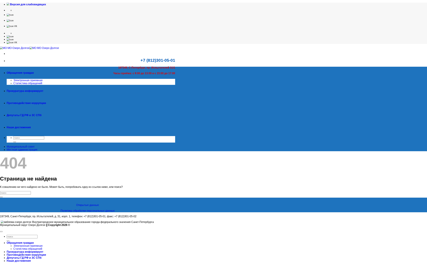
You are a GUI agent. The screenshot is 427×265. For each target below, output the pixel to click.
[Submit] (14, 141)
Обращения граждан (20, 72)
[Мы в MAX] (10, 20)
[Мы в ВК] (12, 26)
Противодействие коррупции (26, 103)
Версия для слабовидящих (27, 4)
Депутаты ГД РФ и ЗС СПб (24, 115)
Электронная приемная (28, 80)
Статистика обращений (27, 83)
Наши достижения (19, 127)
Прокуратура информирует (25, 90)
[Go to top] (1, 231)
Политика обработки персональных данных (88, 210)
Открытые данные (87, 205)
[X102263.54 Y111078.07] (10, 14)
